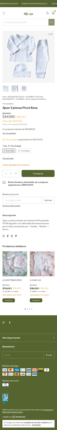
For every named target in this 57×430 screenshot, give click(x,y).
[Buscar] (51, 22)
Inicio (4, 97)
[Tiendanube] (14, 417)
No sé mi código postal (11, 206)
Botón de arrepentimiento (12, 412)
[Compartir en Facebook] (8, 236)
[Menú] (3, 13)
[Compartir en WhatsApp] (3, 236)
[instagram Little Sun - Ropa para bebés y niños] (3, 322)
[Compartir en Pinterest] (16, 236)
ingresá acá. (48, 410)
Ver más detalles (9, 133)
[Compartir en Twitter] (12, 236)
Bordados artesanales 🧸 (32, 3)
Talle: (11, 146)
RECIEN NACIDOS (16, 97)
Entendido (36, 425)
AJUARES (20, 99)
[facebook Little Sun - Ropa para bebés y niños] (10, 322)
